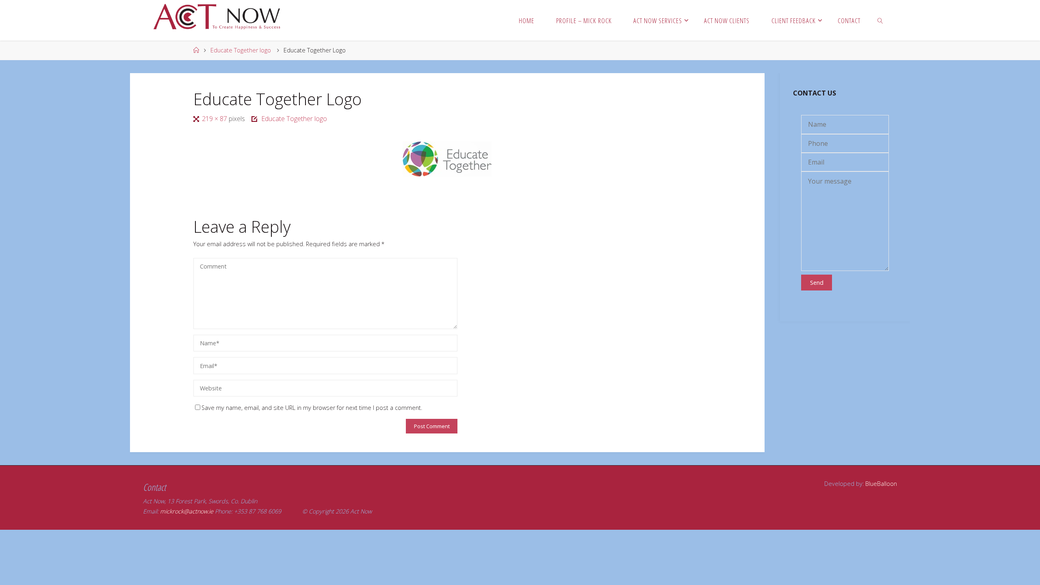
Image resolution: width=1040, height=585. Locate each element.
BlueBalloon (881, 484)
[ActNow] (220, 16)
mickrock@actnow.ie (186, 511)
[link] (880, 20)
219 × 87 (215, 118)
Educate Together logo (240, 50)
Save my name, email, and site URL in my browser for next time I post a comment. (312, 408)
